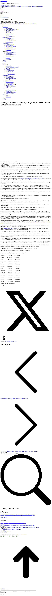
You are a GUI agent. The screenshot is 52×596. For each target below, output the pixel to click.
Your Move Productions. (22, 534)
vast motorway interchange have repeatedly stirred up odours (32, 178)
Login (2, 8)
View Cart (3, 17)
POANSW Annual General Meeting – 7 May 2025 (11, 529)
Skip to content (4, 1)
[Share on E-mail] (4, 339)
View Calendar (4, 517)
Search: (2, 453)
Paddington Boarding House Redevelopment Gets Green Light (13, 523)
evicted (32, 221)
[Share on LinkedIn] (4, 337)
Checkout (6, 17)
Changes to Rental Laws (5, 531)
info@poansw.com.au (5, 5)
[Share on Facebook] (3, 285)
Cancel (5, 592)
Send (2, 592)
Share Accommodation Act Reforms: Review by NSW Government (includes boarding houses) (20, 527)
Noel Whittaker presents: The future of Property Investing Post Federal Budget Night (17, 525)
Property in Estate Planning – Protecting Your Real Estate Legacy (18, 515)
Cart (2, 15)
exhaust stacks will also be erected (10, 228)
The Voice (7, 341)
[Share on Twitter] (27, 334)
